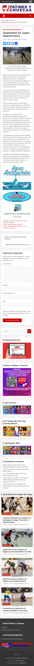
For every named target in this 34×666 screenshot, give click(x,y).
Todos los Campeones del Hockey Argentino (15, 238)
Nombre (6, 285)
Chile (25, 220)
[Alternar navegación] (3, 16)
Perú (19, 226)
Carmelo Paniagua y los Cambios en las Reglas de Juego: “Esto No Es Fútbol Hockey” (17, 520)
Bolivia (17, 220)
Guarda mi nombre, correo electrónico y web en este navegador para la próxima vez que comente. (17, 313)
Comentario (7, 264)
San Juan (24, 226)
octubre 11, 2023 (8, 583)
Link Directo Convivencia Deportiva (12, 639)
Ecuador (11, 222)
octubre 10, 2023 (8, 613)
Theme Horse (19, 660)
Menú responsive (31, 1)
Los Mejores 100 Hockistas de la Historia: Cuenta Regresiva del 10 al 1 (16, 480)
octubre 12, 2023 (8, 554)
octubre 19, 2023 (8, 524)
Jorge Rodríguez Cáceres (19, 39)
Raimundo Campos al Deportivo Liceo (17, 244)
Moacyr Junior (7, 226)
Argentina (12, 220)
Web (4, 301)
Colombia (5, 222)
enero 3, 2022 (7, 39)
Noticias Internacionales (12, 29)
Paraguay (15, 226)
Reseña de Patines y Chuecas (10, 630)
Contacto (4, 627)
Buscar (29, 331)
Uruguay (5, 228)
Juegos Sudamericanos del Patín (12, 224)
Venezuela (11, 228)
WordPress (22, 663)
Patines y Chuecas (21, 658)
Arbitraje (6, 513)
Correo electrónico (9, 293)
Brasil (21, 220)
